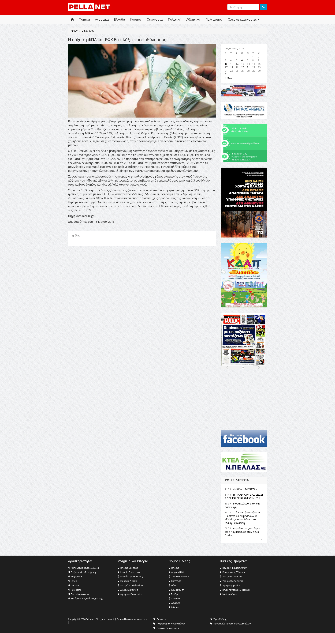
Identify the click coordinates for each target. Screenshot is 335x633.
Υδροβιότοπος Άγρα (232, 580)
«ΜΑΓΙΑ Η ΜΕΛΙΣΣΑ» (245, 489)
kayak (74, 580)
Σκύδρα (175, 594)
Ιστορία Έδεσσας (129, 567)
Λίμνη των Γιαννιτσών (131, 594)
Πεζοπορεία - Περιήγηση (83, 572)
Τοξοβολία (76, 576)
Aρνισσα (175, 602)
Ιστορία (175, 567)
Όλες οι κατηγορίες (243, 19)
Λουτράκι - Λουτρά (232, 576)
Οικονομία (155, 19)
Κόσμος (136, 19)
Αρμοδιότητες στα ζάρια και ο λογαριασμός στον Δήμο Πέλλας (242, 532)
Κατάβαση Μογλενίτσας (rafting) (87, 598)
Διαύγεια (161, 619)
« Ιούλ (228, 77)
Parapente (76, 589)
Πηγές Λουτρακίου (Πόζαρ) (236, 589)
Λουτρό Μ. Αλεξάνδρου (132, 585)
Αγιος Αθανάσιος (129, 589)
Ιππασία (75, 585)
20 (242, 67)
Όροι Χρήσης (220, 619)
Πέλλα (174, 585)
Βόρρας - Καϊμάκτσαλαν (234, 567)
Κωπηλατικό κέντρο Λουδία (85, 567)
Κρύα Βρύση (177, 589)
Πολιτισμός (213, 19)
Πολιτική (174, 19)
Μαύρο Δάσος (229, 594)
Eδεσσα (175, 607)
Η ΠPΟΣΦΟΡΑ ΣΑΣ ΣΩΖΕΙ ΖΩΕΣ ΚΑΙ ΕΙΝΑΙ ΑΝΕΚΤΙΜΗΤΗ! (244, 496)
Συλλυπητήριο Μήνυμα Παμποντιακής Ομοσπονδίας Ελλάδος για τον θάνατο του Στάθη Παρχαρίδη (242, 518)
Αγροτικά (102, 19)
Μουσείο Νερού (128, 580)
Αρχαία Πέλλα (178, 572)
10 (226, 63)
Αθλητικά (193, 19)
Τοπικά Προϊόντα (180, 576)
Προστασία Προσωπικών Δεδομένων (232, 623)
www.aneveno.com (137, 619)
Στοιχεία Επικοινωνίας (168, 628)
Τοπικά (84, 19)
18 (231, 67)
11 (231, 63)
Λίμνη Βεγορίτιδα (231, 585)
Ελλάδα (119, 19)
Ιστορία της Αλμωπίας (131, 576)
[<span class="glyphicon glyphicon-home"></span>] (72, 19)
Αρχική (74, 30)
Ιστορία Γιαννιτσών (130, 572)
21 (248, 67)
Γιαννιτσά (176, 580)
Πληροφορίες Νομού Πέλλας (171, 623)
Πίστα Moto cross (80, 594)
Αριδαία (175, 598)
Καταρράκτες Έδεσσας (233, 572)
